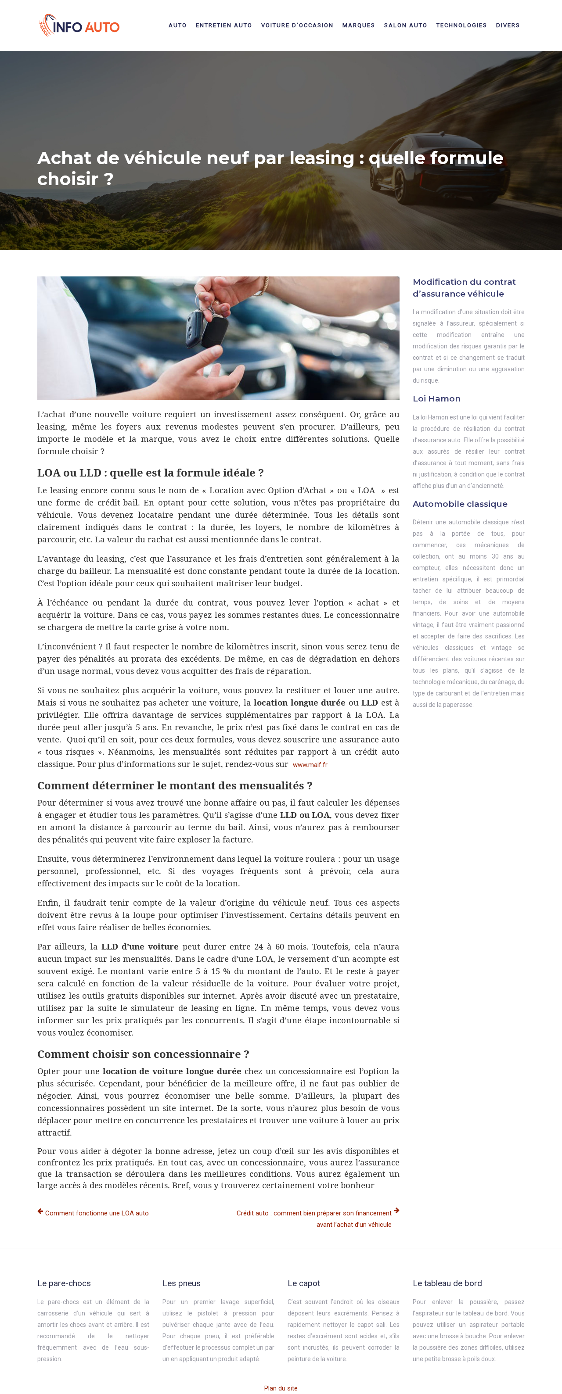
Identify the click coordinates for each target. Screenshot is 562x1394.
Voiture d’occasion (297, 25)
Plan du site (281, 1388)
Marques (358, 25)
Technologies (461, 25)
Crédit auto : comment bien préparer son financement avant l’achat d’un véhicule (314, 1219)
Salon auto (406, 25)
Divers (508, 25)
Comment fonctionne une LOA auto (97, 1213)
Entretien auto (224, 25)
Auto (178, 25)
